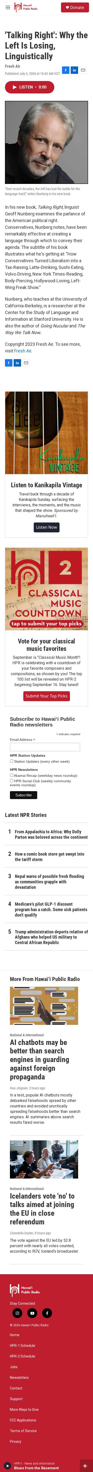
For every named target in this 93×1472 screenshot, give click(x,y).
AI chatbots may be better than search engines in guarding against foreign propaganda (39, 1059)
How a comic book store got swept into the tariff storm (49, 856)
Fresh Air (22, 350)
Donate (77, 7)
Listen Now (46, 527)
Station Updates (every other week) (41, 761)
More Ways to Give (24, 1410)
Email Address (22, 739)
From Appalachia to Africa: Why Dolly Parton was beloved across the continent (51, 834)
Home (14, 1335)
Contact (16, 1388)
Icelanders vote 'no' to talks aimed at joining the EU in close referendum (42, 1209)
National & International (27, 1035)
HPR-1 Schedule (22, 1346)
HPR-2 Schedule (22, 1356)
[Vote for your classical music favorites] (46, 589)
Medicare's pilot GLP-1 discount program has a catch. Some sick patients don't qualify (51, 909)
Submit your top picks (46, 696)
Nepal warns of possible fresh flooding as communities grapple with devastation (49, 882)
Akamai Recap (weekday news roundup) (45, 776)
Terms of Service (23, 1431)
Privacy (15, 1441)
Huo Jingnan (19, 1088)
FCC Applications (23, 1420)
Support (16, 1399)
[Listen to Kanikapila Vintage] (46, 433)
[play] (7, 1465)
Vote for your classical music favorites (46, 644)
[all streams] (86, 1466)
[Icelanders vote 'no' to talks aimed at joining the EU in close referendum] (44, 1159)
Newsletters (19, 1378)
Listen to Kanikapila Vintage (46, 485)
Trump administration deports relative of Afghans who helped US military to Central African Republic (51, 937)
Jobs (14, 1367)
